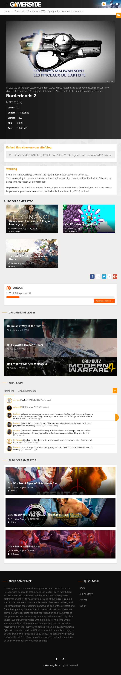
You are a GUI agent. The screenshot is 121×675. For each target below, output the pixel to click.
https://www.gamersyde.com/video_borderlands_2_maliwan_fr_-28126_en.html (47, 191)
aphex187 (17, 407)
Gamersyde (51, 665)
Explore (83, 600)
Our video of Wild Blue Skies (24, 546)
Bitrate (11, 117)
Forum (82, 606)
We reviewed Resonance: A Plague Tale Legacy (29, 223)
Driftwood (17, 440)
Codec (11, 107)
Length (11, 112)
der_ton (16, 400)
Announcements (27, 390)
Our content (86, 594)
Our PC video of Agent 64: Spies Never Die (32, 483)
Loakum (16, 414)
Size (10, 127)
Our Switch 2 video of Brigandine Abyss (28, 258)
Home (7, 11)
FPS (10, 122)
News (82, 588)
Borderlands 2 (21, 95)
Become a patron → (104, 300)
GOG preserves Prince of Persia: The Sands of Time (38, 514)
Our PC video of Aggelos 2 (81, 224)
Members (9, 390)
